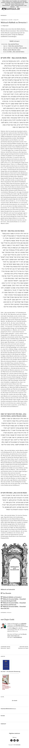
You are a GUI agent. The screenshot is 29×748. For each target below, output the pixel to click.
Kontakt (3, 715)
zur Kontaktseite (18, 637)
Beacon (14, 708)
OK (18, 7)
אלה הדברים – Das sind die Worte (10, 44)
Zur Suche (14, 700)
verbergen (16, 41)
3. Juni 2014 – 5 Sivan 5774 (12, 19)
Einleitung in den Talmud (23, 647)
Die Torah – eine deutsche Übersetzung (10, 671)
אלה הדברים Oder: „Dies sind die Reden (13, 51)
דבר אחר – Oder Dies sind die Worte (13, 46)
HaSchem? (3, 723)
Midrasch (3, 15)
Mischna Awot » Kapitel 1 (5, 647)
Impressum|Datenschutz (7, 708)
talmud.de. (18, 744)
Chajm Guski (5, 25)
